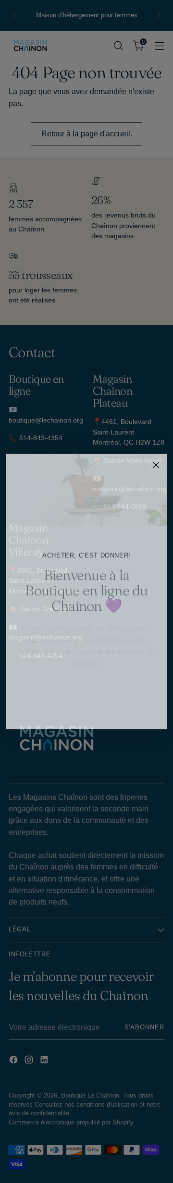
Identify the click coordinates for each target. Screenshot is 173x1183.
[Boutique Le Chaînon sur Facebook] (71, 715)
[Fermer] (155, 465)
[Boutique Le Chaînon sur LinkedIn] (102, 715)
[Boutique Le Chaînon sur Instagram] (86, 715)
